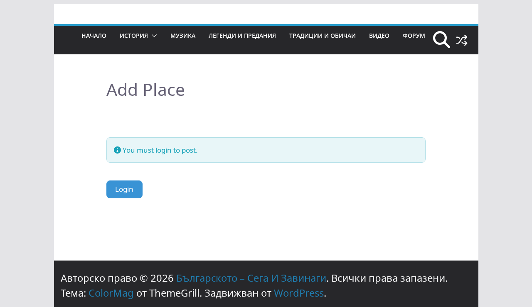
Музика (182, 35)
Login (124, 189)
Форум (414, 35)
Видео (379, 35)
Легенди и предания (242, 35)
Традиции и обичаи (322, 35)
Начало (93, 35)
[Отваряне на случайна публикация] (462, 40)
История (134, 35)
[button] (152, 35)
